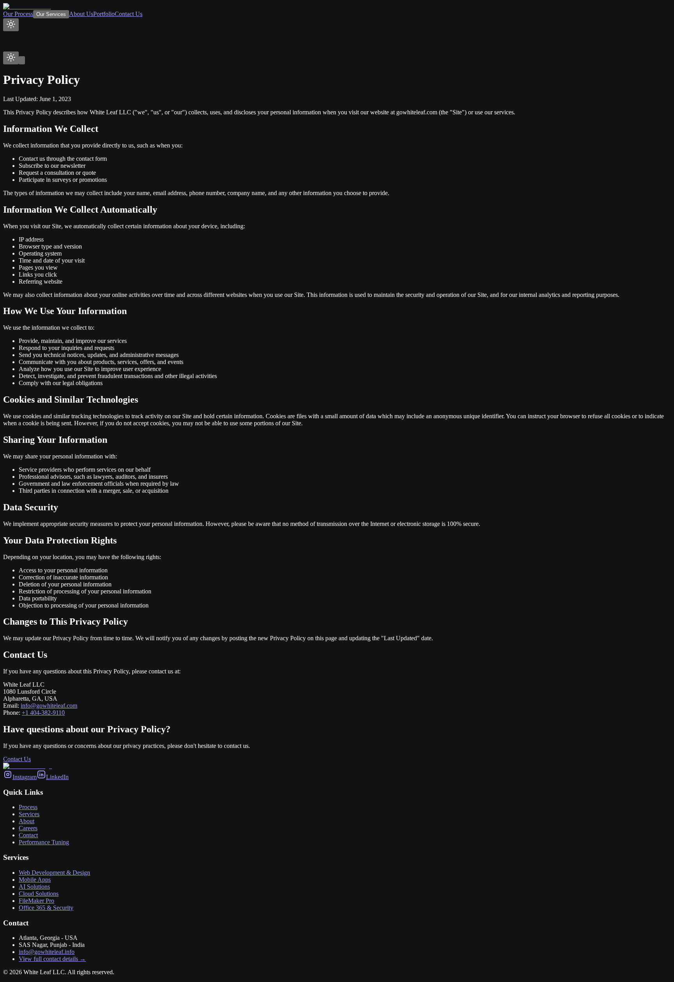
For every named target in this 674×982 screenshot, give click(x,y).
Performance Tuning (44, 842)
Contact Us (17, 759)
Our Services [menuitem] (51, 14)
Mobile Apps (35, 879)
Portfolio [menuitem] (104, 14)
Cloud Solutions (39, 893)
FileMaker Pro (36, 900)
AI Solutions (34, 886)
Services (29, 814)
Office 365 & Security (46, 907)
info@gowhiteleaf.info (46, 951)
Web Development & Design (54, 872)
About (26, 821)
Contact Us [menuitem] (128, 14)
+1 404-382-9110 (43, 712)
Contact (28, 835)
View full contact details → (52, 958)
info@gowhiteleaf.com (49, 705)
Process (28, 807)
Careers (28, 828)
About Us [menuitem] (81, 14)
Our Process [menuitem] (18, 14)
